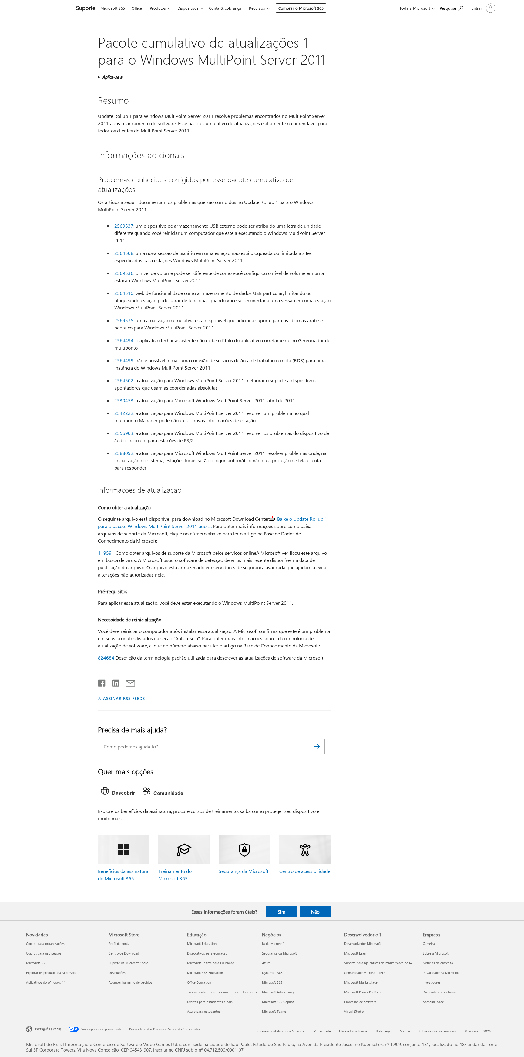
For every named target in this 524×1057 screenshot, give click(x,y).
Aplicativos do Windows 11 (46, 982)
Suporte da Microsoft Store (128, 963)
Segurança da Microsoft (243, 871)
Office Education (199, 982)
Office (137, 8)
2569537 (123, 225)
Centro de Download (124, 953)
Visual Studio (354, 1011)
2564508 (123, 253)
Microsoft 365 (112, 8)
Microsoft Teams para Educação (210, 963)
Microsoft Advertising (278, 992)
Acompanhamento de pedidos (130, 982)
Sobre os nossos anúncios (437, 1031)
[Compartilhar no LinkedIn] (113, 682)
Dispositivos (188, 8)
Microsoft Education (202, 943)
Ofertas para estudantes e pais (210, 1001)
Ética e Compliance (353, 1031)
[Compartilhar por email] (127, 682)
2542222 (123, 413)
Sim (281, 912)
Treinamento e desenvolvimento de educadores (222, 992)
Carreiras (429, 943)
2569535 (123, 320)
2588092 (123, 453)
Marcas (405, 1031)
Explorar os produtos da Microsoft (51, 972)
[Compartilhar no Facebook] (102, 682)
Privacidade (322, 1031)
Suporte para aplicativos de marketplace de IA (378, 963)
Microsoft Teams (274, 1011)
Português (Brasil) (48, 1028)
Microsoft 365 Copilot (278, 1001)
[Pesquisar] (317, 746)
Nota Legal (383, 1031)
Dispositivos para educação (207, 953)
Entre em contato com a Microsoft (281, 1031)
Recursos (257, 8)
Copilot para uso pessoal (44, 953)
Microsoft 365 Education (205, 972)
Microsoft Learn (355, 953)
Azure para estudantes (203, 1011)
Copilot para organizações (45, 943)
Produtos (158, 8)
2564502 (123, 380)
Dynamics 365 (272, 972)
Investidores (432, 982)
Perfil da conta (119, 943)
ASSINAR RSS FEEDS (124, 698)
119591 (106, 553)
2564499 (123, 360)
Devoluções (117, 972)
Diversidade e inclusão (439, 992)
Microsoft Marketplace (361, 982)
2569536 (123, 273)
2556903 (123, 433)
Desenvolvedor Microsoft (362, 943)
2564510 (123, 293)
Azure (266, 963)
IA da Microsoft (273, 943)
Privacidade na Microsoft (441, 972)
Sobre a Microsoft (436, 953)
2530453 (123, 400)
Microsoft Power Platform (362, 992)
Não (315, 912)
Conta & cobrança (225, 8)
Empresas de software (360, 1001)
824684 (106, 657)
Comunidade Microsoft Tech (364, 972)
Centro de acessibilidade (304, 871)
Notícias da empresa (438, 963)
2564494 (123, 340)
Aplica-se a (112, 77)
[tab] (119, 792)
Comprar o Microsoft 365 (301, 8)
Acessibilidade (433, 1001)
